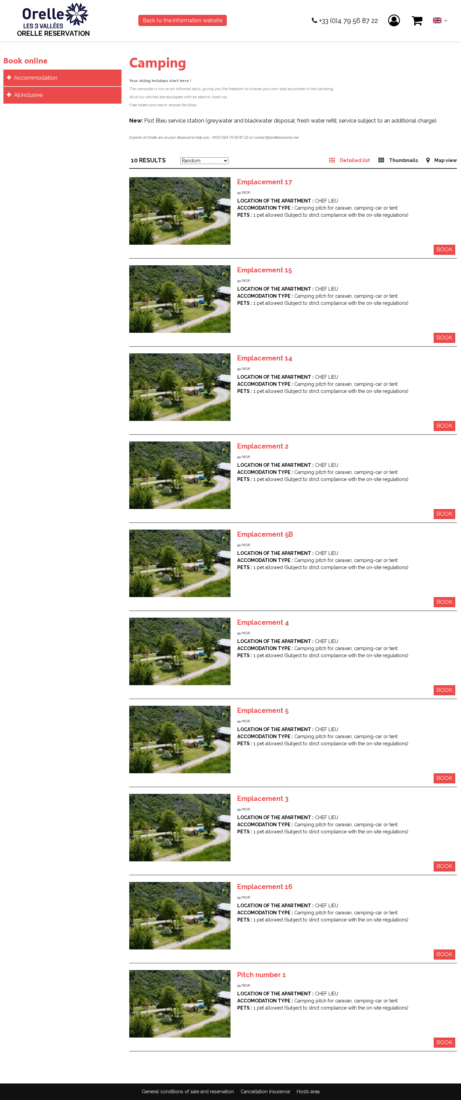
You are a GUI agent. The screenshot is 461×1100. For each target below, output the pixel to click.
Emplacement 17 (264, 182)
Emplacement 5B (265, 534)
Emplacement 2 (263, 446)
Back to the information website (182, 20)
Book (444, 249)
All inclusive (28, 94)
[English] (440, 22)
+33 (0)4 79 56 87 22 (348, 21)
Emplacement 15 (264, 270)
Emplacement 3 (263, 799)
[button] (417, 21)
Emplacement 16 (265, 887)
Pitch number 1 (261, 975)
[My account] (395, 21)
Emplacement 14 (264, 358)
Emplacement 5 (263, 710)
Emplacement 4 (263, 622)
